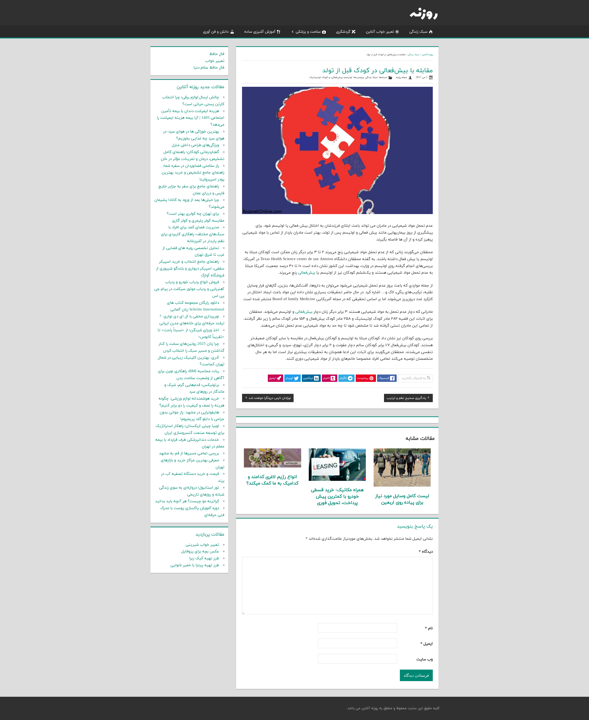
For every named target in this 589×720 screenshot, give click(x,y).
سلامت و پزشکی (308, 31)
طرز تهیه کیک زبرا (204, 558)
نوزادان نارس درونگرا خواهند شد (270, 398)
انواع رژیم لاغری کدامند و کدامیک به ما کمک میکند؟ (272, 480)
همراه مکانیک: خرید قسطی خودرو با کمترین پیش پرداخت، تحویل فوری (337, 496)
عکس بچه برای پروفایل (200, 551)
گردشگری (343, 31)
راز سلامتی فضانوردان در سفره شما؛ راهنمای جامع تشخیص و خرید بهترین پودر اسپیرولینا (193, 173)
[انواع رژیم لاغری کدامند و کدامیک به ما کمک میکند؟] (272, 466)
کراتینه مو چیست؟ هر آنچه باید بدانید (187, 501)
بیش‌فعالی (337, 77)
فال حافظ (216, 54)
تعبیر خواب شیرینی (202, 545)
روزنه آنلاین (427, 54)
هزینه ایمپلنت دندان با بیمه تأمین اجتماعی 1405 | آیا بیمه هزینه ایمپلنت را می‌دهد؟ (190, 118)
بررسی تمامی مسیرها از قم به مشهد (189, 453)
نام (429, 628)
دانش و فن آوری (216, 31)
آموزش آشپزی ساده (259, 31)
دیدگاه (426, 552)
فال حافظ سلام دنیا (208, 67)
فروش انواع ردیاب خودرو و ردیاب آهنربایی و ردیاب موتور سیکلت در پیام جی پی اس (189, 289)
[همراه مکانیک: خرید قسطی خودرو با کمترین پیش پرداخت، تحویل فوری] (337, 480)
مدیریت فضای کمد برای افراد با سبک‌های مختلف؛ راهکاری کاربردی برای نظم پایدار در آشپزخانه (192, 234)
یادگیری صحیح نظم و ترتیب (406, 398)
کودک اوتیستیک (318, 77)
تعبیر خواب (214, 61)
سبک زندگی (418, 31)
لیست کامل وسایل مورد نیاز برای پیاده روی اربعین (402, 499)
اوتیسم (348, 77)
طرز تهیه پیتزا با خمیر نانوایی (194, 565)
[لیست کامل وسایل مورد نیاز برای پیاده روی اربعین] (402, 485)
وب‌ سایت (424, 659)
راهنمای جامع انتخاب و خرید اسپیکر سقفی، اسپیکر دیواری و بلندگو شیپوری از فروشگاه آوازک (190, 268)
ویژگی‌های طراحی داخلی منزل (195, 145)
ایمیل (426, 644)
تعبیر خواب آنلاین (380, 31)
